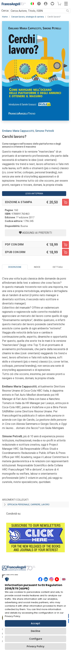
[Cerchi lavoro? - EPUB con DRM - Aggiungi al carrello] (65, 252)
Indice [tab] (37, 267)
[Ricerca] (67, 10)
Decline (35, 631)
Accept (35, 623)
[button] (31, 4)
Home (5, 17)
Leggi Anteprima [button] (34, 193)
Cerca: (5, 10)
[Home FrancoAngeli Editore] (14, 4)
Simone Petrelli (44, 130)
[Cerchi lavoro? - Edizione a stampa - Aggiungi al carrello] (65, 202)
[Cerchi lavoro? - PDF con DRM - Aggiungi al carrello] (65, 244)
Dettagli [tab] (58, 267)
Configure (35, 639)
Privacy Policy (35, 646)
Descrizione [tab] (14, 267)
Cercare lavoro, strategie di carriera (27, 17)
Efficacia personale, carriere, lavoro (28, 504)
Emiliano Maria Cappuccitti (18, 130)
